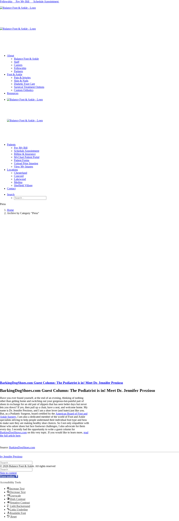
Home (10, 210)
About (10, 55)
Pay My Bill (22, 1)
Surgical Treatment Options (29, 86)
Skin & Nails (21, 80)
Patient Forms (21, 160)
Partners (18, 71)
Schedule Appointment (46, 1)
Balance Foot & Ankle (26, 58)
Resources (12, 93)
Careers (18, 65)
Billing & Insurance (25, 153)
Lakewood (20, 179)
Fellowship (6, 1)
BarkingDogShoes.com (22, 447)
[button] (9, 476)
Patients (11, 144)
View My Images (23, 166)
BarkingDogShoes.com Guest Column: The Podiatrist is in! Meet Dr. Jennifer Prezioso (61, 383)
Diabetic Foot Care (24, 83)
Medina (18, 182)
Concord (19, 175)
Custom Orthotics (23, 90)
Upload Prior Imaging (26, 163)
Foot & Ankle (14, 74)
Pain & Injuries (22, 77)
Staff (16, 61)
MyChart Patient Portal (26, 157)
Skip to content (8, 472)
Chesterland (20, 172)
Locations (12, 169)
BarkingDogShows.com (13, 432)
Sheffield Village (23, 185)
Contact (11, 188)
